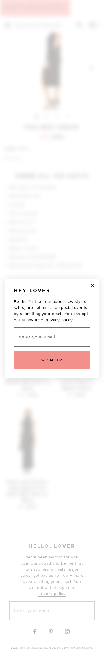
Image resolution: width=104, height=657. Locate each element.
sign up (51, 360)
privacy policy (59, 319)
